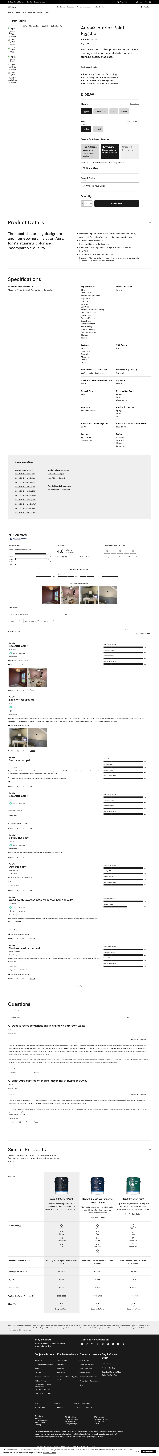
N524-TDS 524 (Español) (56, 478)
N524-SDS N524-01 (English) (25, 491)
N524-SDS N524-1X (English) (25, 482)
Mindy (9, 1029)
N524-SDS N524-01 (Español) (25, 508)
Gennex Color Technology (101, 258)
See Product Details (89, 67)
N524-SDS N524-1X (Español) (25, 495)
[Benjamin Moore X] (108, 1344)
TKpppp (10, 1084)
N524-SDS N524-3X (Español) (25, 500)
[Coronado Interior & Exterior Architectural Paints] (104, 1419)
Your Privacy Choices (43, 1393)
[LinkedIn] (118, 1344)
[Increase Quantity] (90, 203)
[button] (36, 2)
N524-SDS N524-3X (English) (25, 474)
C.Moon (11, 841)
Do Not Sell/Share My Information (43, 1385)
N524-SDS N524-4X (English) (25, 487)
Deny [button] (137, 1451)
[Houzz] (113, 1344)
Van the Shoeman (14, 951)
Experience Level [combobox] (30, 621)
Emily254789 (12, 903)
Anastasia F (12, 649)
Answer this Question (138, 1039)
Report (32, 690)
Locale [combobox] (46, 621)
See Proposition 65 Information (59, 489)
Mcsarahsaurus (13, 870)
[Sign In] (141, 2)
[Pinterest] (103, 1344)
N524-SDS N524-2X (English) (25, 478)
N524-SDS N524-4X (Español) (25, 513)
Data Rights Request (43, 1389)
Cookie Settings (49, 1453)
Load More (79, 986)
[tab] (12, 32)
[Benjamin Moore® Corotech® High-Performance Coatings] (45, 1419)
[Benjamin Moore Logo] (14, 7)
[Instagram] (87, 1344)
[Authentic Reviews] (18, 539)
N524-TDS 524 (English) (56, 474)
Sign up (37, 1343)
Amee (10, 703)
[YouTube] (97, 1344)
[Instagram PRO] (92, 1344)
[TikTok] (123, 1344)
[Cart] (150, 2)
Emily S (11, 799)
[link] (145, 2)
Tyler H (11, 763)
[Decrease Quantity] (82, 203)
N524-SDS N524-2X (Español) (25, 504)
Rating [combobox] (12, 621)
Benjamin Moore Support (17, 1065)
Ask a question (18, 1010)
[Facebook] (82, 1344)
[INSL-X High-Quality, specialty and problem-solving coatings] (75, 1419)
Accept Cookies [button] (148, 1451)
